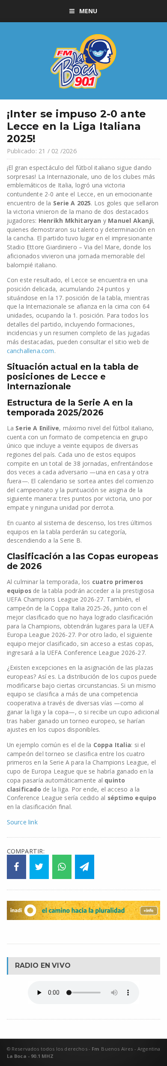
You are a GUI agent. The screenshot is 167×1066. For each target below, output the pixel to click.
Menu (88, 11)
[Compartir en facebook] (16, 867)
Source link (22, 822)
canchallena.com (30, 351)
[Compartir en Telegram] (84, 867)
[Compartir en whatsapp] (62, 867)
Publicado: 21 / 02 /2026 (42, 151)
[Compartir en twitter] (39, 867)
